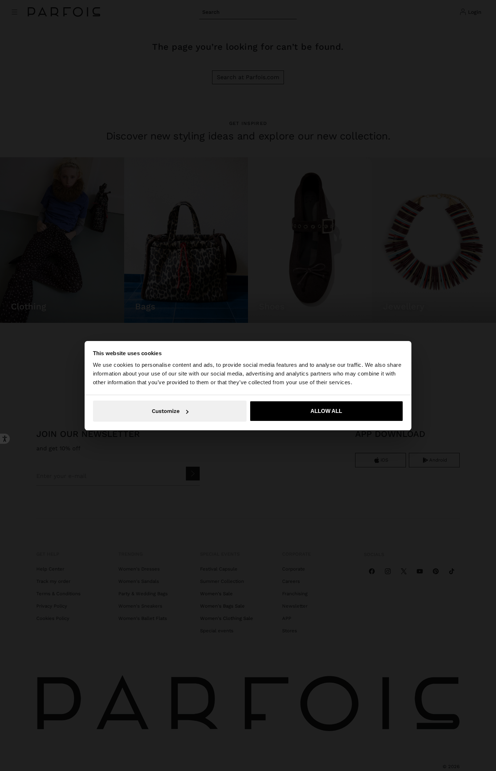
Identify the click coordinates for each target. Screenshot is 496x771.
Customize (166, 411)
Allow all (326, 411)
